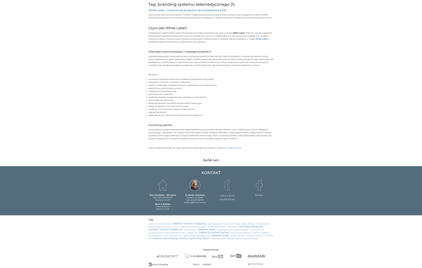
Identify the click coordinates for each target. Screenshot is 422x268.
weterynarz (173, 236)
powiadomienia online (156, 233)
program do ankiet (234, 224)
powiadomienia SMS (257, 230)
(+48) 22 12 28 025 (227, 196)
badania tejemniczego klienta (170, 238)
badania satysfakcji (218, 238)
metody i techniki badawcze (165, 229)
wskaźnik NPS (232, 227)
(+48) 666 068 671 (196, 200)
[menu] (3, 3)
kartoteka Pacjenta (190, 230)
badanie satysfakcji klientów (217, 224)
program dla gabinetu (241, 230)
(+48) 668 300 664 (227, 199)
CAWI (166, 236)
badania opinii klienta (238, 236)
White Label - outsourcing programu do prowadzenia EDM (187, 10)
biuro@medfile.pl (233, 148)
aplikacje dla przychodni (225, 230)
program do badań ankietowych (160, 224)
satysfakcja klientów (155, 236)
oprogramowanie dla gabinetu (241, 233)
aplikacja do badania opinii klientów (160, 227)
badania (178, 223)
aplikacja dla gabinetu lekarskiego (247, 238)
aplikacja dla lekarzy (248, 224)
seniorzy (176, 227)
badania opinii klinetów (217, 227)
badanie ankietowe (254, 236)
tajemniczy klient (199, 238)
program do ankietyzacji (261, 233)
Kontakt (207, 264)
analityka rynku (192, 233)
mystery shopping (195, 223)
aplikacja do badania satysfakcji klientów (197, 236)
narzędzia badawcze (251, 226)
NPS (264, 236)
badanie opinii (207, 229)
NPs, (181, 236)
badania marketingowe (214, 232)
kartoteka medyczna (263, 224)
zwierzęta (231, 238)
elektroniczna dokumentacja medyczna (193, 227)
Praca (196, 264)
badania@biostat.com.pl (195, 202)
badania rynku (220, 235)
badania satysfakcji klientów (175, 233)
